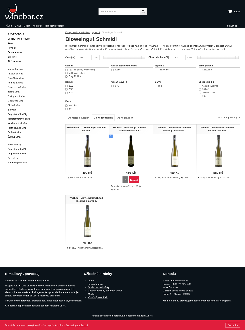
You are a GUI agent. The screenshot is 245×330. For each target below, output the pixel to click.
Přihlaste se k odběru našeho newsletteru (27, 280)
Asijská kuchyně (210, 86)
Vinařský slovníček (98, 297)
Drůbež (205, 89)
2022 (71, 86)
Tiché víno (163, 70)
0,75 (117, 86)
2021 (71, 89)
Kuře (204, 96)
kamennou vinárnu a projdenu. (215, 300)
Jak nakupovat (95, 284)
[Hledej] (143, 11)
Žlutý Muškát (75, 76)
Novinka (72, 105)
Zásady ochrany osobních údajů (105, 290)
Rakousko (207, 70)
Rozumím (233, 325)
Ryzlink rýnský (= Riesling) (82, 70)
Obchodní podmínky (98, 287)
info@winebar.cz (179, 280)
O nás (91, 280)
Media (91, 294)
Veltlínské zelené (77, 73)
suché (117, 70)
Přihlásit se (231, 25)
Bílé (160, 86)
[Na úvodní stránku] (32, 11)
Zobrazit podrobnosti (77, 325)
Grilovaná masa (209, 92)
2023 (71, 92)
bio (70, 109)
